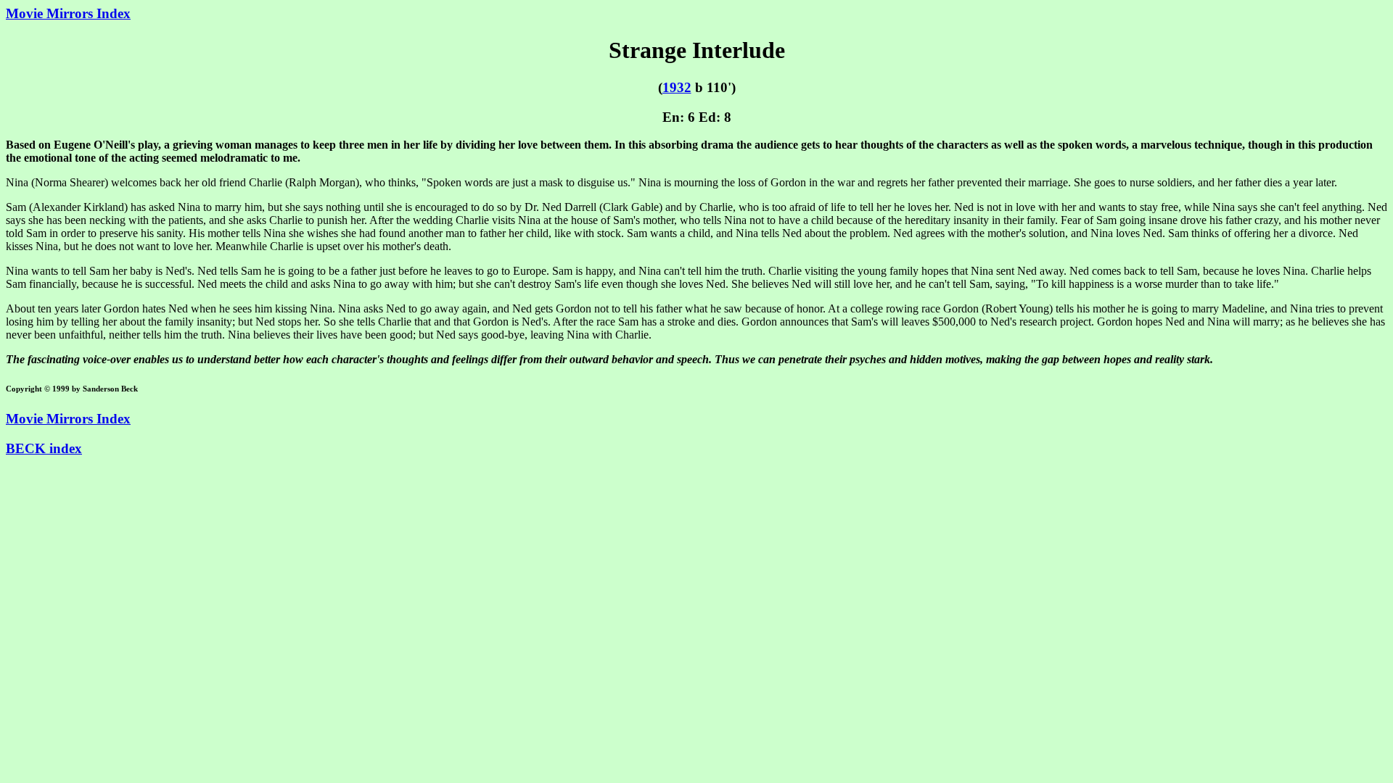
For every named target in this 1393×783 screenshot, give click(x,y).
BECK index (44, 448)
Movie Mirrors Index (68, 13)
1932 (676, 87)
